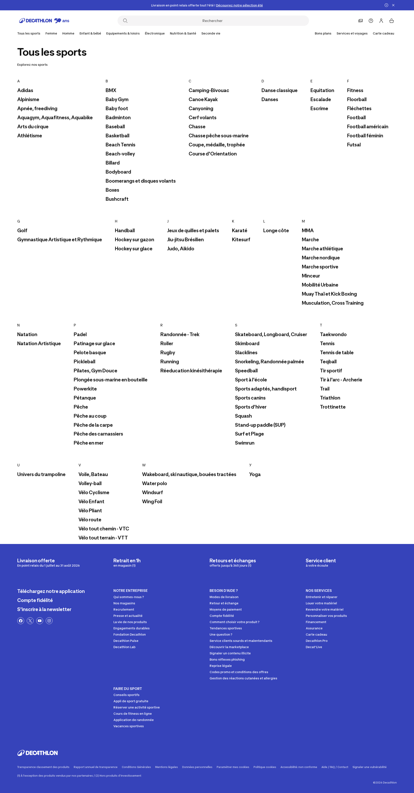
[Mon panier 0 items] (391, 21)
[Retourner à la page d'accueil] (44, 20)
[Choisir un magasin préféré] (360, 21)
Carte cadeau (383, 33)
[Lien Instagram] (49, 620)
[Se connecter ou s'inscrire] (381, 21)
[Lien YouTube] (39, 620)
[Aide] (371, 21)
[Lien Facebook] (20, 620)
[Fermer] (393, 5)
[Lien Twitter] (30, 620)
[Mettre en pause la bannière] (386, 5)
